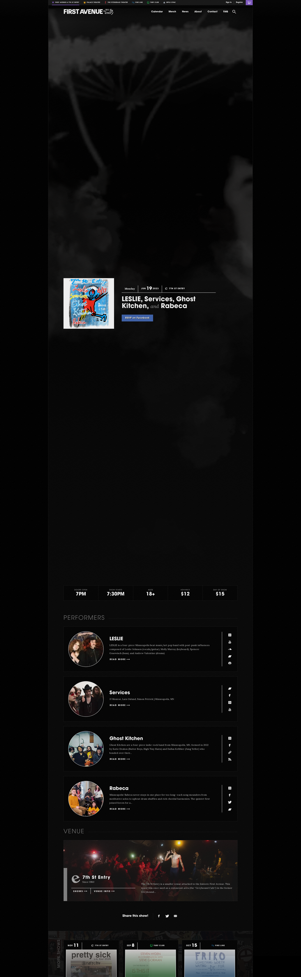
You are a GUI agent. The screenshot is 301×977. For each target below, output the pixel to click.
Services (119, 693)
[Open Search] (234, 11)
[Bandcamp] (230, 656)
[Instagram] (230, 635)
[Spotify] (230, 663)
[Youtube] (230, 642)
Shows (78, 891)
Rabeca (119, 788)
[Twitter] (230, 802)
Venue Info (102, 891)
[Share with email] (175, 916)
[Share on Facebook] (159, 916)
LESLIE (116, 639)
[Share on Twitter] (167, 916)
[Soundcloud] (230, 649)
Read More (118, 660)
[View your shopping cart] (249, 2)
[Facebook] (230, 695)
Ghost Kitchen (126, 738)
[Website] (230, 752)
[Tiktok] (230, 759)
